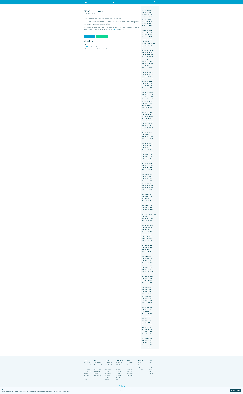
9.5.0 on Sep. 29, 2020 (147, 85)
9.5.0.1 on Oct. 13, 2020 (147, 81)
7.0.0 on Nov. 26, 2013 (147, 205)
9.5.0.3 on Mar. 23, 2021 (147, 74)
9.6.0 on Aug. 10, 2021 (147, 65)
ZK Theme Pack (87, 371)
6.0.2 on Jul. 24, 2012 (147, 229)
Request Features (142, 367)
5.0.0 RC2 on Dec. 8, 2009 (148, 271)
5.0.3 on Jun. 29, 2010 (147, 260)
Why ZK (128, 360)
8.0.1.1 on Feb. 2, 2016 (147, 158)
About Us (151, 371)
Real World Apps (98, 375)
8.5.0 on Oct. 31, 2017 (147, 132)
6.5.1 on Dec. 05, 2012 (147, 220)
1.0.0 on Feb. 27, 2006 (147, 347)
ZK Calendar (86, 375)
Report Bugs (140, 369)
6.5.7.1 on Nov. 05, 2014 (147, 187)
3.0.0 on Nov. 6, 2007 (146, 316)
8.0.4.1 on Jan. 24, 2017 (147, 138)
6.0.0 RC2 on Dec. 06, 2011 (148, 243)
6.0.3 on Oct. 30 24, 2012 (147, 227)
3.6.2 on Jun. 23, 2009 (147, 278)
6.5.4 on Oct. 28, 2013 (147, 207)
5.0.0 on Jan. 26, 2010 (147, 269)
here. (124, 48)
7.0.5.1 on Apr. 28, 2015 (147, 178)
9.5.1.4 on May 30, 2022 (147, 52)
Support (150, 360)
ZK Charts (86, 367)
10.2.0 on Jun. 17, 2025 (147, 28)
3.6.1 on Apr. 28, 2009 (147, 280)
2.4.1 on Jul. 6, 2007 (146, 318)
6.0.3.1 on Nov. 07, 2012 (147, 225)
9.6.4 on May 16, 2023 (147, 45)
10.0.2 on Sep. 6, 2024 (147, 32)
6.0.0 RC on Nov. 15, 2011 (147, 245)
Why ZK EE (129, 369)
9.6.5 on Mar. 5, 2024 (146, 41)
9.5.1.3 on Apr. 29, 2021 (147, 68)
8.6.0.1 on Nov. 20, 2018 (147, 116)
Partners (151, 369)
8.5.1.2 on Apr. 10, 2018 (147, 125)
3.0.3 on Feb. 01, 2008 (147, 307)
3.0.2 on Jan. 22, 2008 (147, 309)
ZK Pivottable (87, 369)
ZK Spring (86, 377)
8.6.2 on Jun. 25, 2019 (147, 112)
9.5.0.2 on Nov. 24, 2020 (147, 79)
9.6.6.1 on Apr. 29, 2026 (147, 12)
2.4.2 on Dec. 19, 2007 (147, 311)
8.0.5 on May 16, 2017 (147, 134)
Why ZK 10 (129, 371)
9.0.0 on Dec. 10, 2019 (147, 107)
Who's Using (130, 373)
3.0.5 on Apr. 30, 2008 (147, 302)
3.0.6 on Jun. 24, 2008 (147, 298)
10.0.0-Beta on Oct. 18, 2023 (148, 43)
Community (140, 360)
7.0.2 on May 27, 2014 (147, 196)
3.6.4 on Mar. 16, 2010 (147, 267)
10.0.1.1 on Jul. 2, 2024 (147, 34)
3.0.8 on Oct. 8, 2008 (146, 291)
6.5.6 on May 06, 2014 (147, 198)
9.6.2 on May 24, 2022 (147, 59)
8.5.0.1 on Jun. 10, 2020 (147, 96)
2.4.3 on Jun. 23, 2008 (147, 300)
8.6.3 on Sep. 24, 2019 (147, 110)
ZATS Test (86, 382)
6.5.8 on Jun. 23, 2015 (147, 172)
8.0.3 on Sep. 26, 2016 (147, 149)
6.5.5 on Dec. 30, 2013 (147, 203)
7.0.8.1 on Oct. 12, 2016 (147, 147)
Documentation (119, 360)
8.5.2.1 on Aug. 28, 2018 (147, 121)
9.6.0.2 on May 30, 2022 (147, 50)
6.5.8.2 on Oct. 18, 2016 (147, 145)
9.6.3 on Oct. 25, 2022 (147, 48)
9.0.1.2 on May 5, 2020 (147, 101)
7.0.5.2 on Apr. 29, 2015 (147, 176)
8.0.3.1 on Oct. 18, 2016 (147, 143)
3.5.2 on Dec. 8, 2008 (146, 287)
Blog (139, 364)
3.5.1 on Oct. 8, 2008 (146, 289)
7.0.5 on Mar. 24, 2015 (147, 181)
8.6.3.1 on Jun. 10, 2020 (147, 90)
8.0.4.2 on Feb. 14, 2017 (147, 136)
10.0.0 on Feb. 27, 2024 (147, 39)
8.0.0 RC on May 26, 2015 (147, 174)
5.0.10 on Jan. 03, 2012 (147, 238)
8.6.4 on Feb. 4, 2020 (146, 105)
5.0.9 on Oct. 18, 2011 (147, 247)
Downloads (107, 360)
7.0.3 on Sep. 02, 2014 (147, 192)
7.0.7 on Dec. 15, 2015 (147, 161)
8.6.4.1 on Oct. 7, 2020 (147, 83)
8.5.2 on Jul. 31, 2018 (147, 123)
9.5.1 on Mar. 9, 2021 (146, 76)
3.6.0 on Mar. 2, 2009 (146, 285)
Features (129, 364)
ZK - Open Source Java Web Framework (85, 2)
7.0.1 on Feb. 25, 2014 (147, 200)
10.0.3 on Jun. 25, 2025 (147, 23)
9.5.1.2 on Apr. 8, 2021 (147, 70)
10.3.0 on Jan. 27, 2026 (147, 17)
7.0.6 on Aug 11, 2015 (147, 167)
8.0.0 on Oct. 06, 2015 (147, 163)
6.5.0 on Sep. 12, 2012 (147, 223)
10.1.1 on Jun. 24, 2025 (147, 25)
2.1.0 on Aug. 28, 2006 (147, 338)
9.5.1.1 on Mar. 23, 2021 (147, 72)
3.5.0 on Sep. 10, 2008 (147, 294)
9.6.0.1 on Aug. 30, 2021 (147, 63)
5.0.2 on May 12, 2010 (147, 263)
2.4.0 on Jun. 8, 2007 (146, 320)
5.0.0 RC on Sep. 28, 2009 (148, 276)
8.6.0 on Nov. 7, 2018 (146, 118)
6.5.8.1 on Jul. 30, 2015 (147, 169)
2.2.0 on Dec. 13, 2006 (147, 329)
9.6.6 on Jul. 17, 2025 (147, 19)
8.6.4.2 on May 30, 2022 (147, 56)
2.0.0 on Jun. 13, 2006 (147, 342)
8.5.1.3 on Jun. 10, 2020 (147, 94)
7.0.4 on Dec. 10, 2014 (147, 183)
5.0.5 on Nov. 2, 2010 (146, 256)
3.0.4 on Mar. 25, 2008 (147, 305)
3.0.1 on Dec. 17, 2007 (147, 313)
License (150, 364)
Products (86, 360)
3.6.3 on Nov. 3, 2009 (146, 274)
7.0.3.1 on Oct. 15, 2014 (147, 189)
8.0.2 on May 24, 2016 (147, 154)
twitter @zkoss (124, 386)
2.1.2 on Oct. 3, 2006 (146, 333)
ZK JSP (85, 380)
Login (158, 2)
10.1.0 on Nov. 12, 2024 (147, 30)
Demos (96, 360)
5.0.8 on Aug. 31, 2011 (147, 249)
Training (150, 362)
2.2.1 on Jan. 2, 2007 (146, 327)
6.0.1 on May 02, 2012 (147, 231)
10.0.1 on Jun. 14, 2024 (147, 36)
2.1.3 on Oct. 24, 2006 (147, 331)
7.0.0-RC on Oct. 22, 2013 (147, 209)
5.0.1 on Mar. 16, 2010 (147, 265)
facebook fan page (119, 386)
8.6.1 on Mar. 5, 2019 (146, 114)
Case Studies (130, 375)
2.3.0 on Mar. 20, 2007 (147, 325)
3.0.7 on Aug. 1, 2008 (146, 296)
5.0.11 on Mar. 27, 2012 (147, 236)
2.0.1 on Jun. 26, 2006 (147, 340)
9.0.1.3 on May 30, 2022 (147, 54)
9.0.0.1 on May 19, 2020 (147, 99)
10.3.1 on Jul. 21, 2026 (147, 10)
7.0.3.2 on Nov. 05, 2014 (147, 185)
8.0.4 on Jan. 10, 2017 (147, 141)
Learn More (115, 29)
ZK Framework (87, 362)
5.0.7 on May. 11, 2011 (147, 251)
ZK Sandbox (97, 373)
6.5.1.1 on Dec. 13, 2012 (147, 218)
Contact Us (151, 373)
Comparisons (130, 367)
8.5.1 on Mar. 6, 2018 (146, 130)
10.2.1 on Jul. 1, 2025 (147, 21)
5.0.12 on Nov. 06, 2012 (147, 234)
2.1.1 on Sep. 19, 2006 (147, 336)
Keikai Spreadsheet (88, 364)
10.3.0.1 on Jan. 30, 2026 (147, 14)
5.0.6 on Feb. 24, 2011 (147, 254)
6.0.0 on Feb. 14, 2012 (147, 240)
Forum (139, 362)
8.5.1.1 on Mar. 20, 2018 (147, 127)
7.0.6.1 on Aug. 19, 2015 (147, 165)
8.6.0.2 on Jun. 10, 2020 (147, 92)
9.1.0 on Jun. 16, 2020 (147, 87)
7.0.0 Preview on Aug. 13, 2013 (149, 214)
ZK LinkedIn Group (122, 386)
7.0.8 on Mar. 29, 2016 (147, 156)
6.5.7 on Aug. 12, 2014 (147, 194)
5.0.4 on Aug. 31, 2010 (147, 258)
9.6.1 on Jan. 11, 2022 (147, 61)
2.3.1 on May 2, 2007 (146, 322)
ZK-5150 (87, 46)
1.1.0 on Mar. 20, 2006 (147, 345)
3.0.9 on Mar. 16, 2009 (147, 282)
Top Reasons (130, 362)
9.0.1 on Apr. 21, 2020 (147, 103)
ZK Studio (86, 373)
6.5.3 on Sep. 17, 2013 (147, 212)
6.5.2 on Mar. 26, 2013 (147, 216)
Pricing (150, 367)
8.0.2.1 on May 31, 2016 (147, 152)
